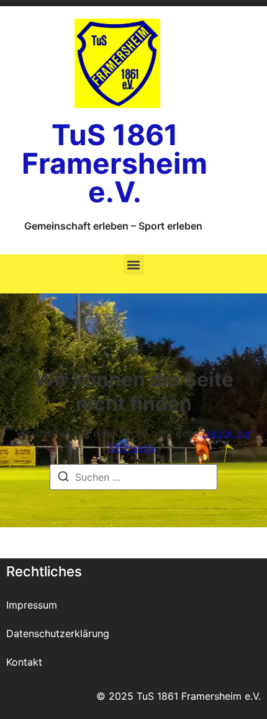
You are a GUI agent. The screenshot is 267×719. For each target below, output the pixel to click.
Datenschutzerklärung (57, 633)
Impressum (31, 605)
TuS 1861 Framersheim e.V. (114, 163)
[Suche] (63, 478)
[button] (134, 264)
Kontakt (24, 662)
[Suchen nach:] (133, 477)
